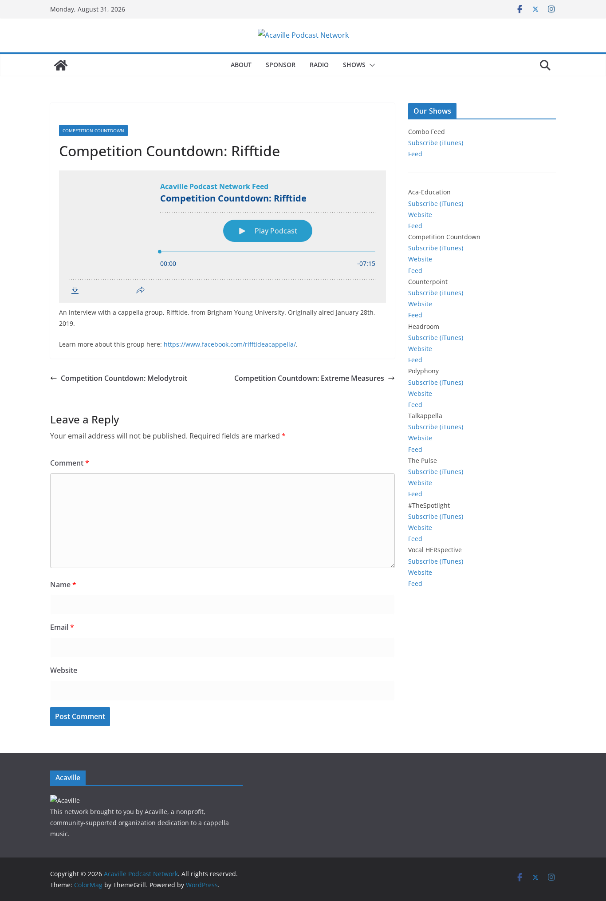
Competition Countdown (93, 130)
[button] (370, 65)
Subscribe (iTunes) (435, 142)
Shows (354, 64)
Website (63, 670)
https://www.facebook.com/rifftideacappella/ (230, 344)
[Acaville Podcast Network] (60, 65)
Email (62, 627)
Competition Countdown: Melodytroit (124, 378)
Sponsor (280, 64)
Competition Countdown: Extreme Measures (309, 378)
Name (63, 584)
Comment (69, 463)
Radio (319, 64)
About (241, 64)
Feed (415, 154)
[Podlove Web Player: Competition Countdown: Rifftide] (222, 236)
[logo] (65, 800)
